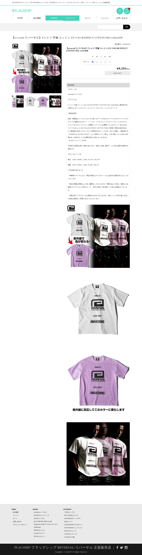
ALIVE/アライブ (39, 533)
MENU (14, 509)
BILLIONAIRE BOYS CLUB (43, 521)
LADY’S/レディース (70, 534)
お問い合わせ (122, 18)
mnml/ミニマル (39, 518)
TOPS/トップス (69, 512)
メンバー (105, 18)
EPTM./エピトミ (39, 536)
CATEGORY (67, 509)
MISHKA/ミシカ (39, 530)
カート (88, 18)
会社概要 (37, 18)
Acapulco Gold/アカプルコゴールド (46, 524)
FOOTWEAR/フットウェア (73, 528)
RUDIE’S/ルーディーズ (41, 515)
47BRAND (37, 527)
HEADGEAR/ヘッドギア (72, 518)
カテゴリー (71, 18)
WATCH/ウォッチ (70, 531)
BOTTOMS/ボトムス (71, 515)
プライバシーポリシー (20, 524)
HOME (20, 18)
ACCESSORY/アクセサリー (73, 524)
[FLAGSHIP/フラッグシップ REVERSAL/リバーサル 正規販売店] (22, 10)
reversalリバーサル (40, 512)
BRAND (54, 18)
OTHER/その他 (69, 537)
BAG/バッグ (68, 521)
